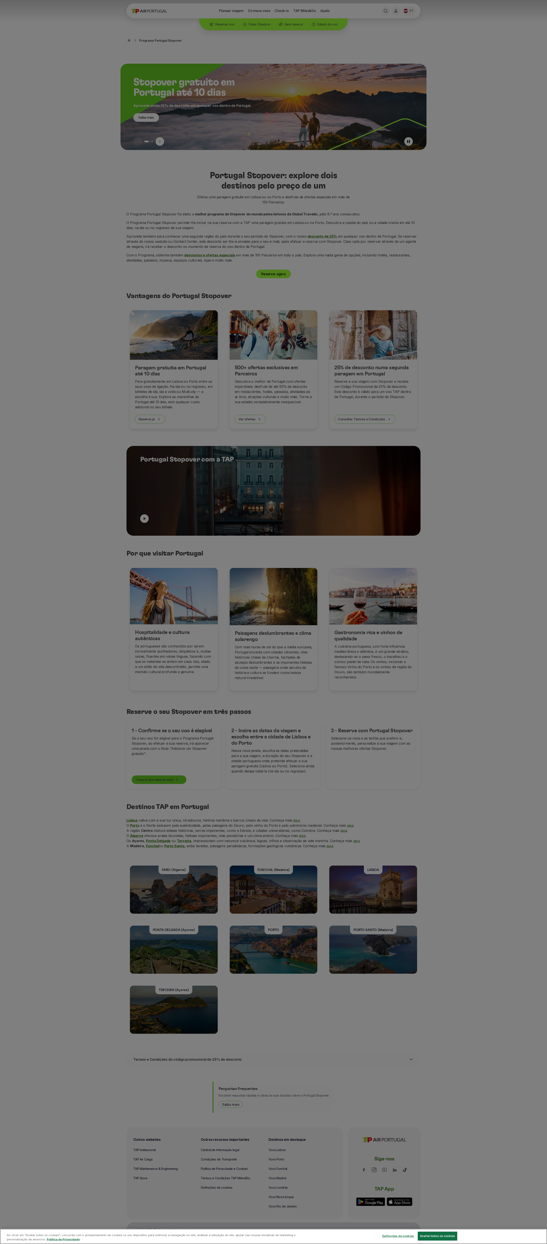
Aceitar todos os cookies (437, 1236)
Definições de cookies (398, 1236)
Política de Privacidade (63, 1239)
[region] (273, 1236)
